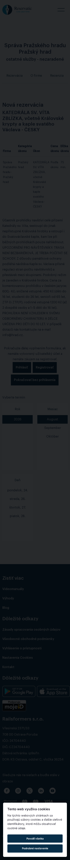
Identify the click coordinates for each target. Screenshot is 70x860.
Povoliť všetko (35, 838)
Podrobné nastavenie (35, 848)
